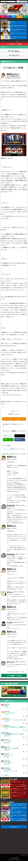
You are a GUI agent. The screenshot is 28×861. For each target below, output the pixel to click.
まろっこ (10, 592)
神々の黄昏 (6, 757)
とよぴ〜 (10, 622)
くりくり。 (6, 728)
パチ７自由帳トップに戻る (14, 675)
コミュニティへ (14, 827)
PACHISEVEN (15, 858)
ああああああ (7, 735)
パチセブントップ (4, 41)
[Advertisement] (14, 840)
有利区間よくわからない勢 (10, 771)
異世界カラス (13, 74)
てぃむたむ (6, 714)
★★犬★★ (11, 505)
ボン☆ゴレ (6, 707)
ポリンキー (11, 662)
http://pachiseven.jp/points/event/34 (12, 395)
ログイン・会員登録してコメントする (14, 449)
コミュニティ (10, 41)
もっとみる (3, 799)
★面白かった (14, 411)
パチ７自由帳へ (5, 775)
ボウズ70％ (6, 721)
